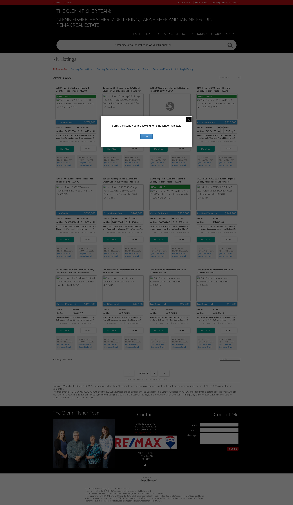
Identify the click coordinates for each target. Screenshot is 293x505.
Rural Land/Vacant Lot (164, 69)
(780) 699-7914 (84, 162)
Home (137, 33)
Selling (181, 33)
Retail (146, 69)
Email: (192, 430)
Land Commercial (130, 69)
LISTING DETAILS (65, 149)
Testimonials (198, 33)
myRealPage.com (146, 480)
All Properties (60, 69)
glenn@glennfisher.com (145, 432)
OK (146, 136)
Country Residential (107, 69)
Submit (233, 448)
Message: (192, 435)
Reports (215, 33)
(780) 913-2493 (63, 162)
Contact (230, 33)
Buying (168, 33)
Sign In (56, 2)
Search (230, 44)
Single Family (186, 69)
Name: (193, 424)
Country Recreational (82, 69)
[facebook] (145, 466)
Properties (151, 33)
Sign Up (68, 2)
